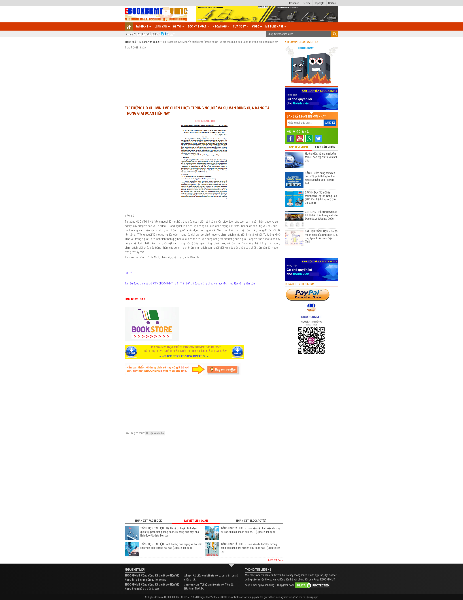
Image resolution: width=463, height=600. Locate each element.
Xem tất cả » (275, 560)
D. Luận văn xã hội (149, 42)
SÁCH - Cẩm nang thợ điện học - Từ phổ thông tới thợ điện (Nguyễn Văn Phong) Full (320, 178)
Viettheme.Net (217, 597)
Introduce (294, 3)
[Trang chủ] (129, 26)
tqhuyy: (188, 575)
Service (307, 3)
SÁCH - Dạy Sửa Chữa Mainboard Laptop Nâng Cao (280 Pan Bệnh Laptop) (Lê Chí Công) (321, 198)
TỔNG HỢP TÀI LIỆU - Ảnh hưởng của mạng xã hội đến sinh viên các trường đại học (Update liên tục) (171, 546)
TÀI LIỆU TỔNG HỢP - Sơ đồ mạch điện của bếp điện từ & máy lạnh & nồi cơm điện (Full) (321, 236)
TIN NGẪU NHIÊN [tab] (325, 147)
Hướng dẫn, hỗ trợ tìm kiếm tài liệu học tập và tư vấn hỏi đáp (321, 157)
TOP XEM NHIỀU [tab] (298, 147)
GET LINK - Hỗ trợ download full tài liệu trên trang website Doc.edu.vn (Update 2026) (321, 215)
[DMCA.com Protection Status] (313, 585)
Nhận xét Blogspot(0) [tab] (251, 520)
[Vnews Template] (156, 14)
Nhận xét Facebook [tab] (148, 520)
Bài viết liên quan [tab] (196, 520)
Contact (332, 3)
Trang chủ (131, 42)
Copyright (319, 3)
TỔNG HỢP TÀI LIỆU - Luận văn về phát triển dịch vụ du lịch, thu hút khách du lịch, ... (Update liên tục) (251, 530)
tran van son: (191, 584)
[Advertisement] (204, 75)
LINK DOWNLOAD (135, 299)
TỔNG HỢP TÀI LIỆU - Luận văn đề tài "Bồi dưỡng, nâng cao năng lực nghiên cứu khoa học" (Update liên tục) (250, 547)
